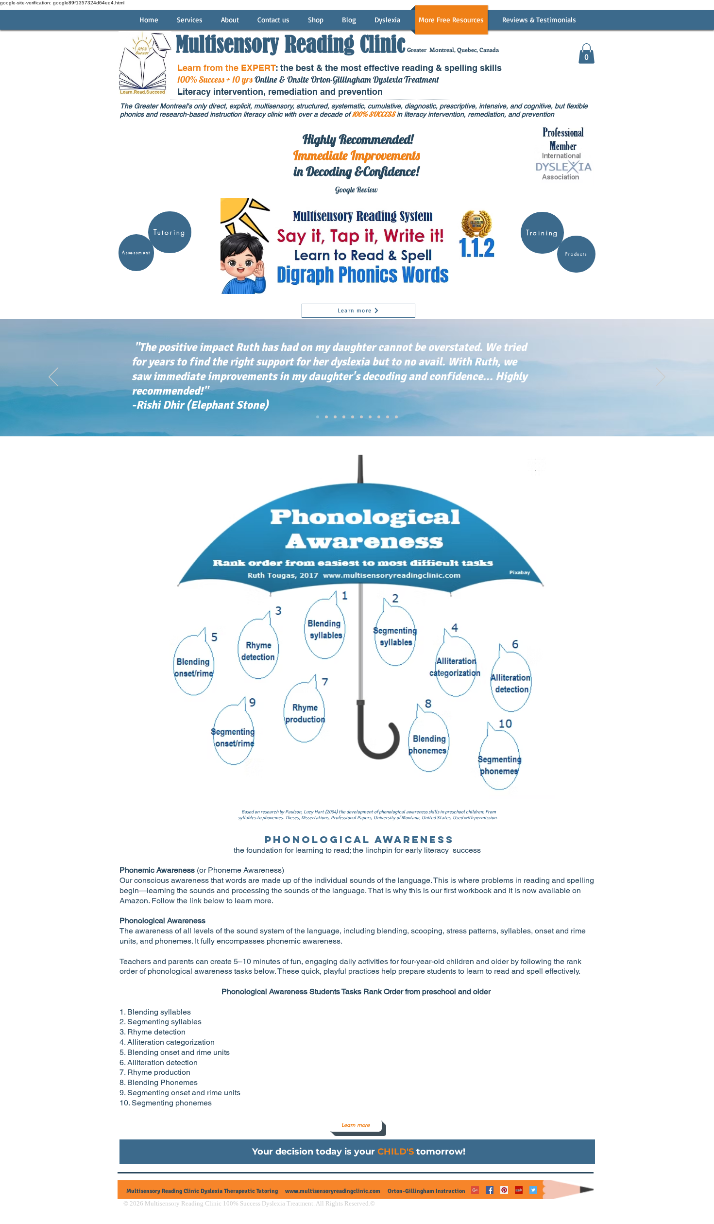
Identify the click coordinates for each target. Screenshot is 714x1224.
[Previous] (53, 377)
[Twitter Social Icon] (533, 1190)
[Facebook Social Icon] (489, 1190)
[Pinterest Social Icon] (504, 1190)
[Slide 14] (370, 416)
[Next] (660, 377)
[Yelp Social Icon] (519, 1190)
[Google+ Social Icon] (475, 1190)
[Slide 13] (361, 416)
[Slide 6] (352, 416)
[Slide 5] (343, 416)
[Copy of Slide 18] (396, 416)
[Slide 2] (317, 416)
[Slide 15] (378, 416)
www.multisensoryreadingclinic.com (332, 1191)
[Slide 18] (387, 416)
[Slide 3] (326, 416)
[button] (586, 53)
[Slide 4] (335, 416)
